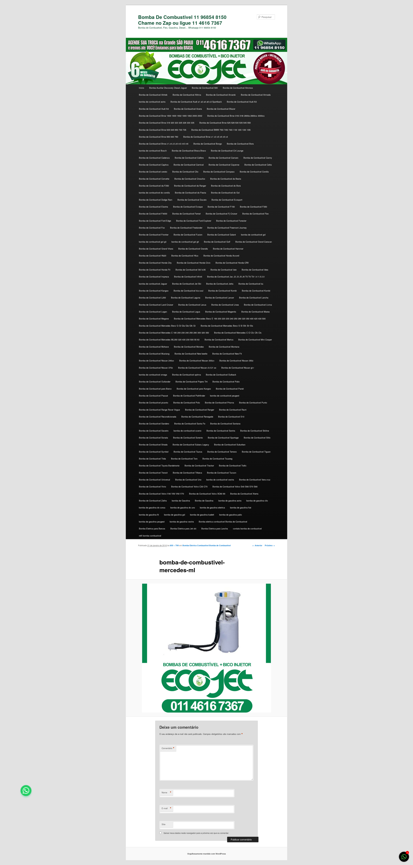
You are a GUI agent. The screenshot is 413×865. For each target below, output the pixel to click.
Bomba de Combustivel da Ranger (190, 185)
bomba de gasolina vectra (182, 521)
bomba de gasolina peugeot (152, 521)
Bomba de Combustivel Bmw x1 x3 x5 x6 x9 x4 (205, 136)
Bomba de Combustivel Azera (188, 108)
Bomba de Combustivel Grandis (193, 248)
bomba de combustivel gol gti (185, 241)
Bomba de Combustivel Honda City (155, 262)
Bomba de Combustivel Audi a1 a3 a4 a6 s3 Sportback (196, 101)
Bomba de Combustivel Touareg (217, 458)
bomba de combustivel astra (152, 101)
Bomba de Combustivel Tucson (221, 472)
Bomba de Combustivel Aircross (238, 87)
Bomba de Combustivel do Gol (225, 192)
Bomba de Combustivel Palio (226, 381)
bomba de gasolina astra (229, 500)
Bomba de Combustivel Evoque (188, 206)
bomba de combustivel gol (253, 234)
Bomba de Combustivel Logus (186, 311)
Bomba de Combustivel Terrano (222, 451)
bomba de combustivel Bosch (153, 150)
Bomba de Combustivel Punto (253, 402)
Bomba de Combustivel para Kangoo (194, 388)
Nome (166, 792)
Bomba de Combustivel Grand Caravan (253, 241)
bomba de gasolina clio (257, 500)
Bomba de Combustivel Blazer (221, 108)
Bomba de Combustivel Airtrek (153, 94)
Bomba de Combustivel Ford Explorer (193, 220)
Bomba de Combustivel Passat (153, 395)
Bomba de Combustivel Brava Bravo (189, 150)
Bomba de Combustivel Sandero (154, 423)
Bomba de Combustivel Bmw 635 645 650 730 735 (162, 129)
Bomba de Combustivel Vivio (152, 486)
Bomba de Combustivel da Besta (225, 178)
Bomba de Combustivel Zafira (153, 500)
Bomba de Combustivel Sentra (220, 430)
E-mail (166, 808)
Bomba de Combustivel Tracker (199, 465)
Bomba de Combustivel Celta (258, 164)
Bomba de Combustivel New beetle (191, 353)
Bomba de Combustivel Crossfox (189, 178)
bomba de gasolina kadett (202, 514)
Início (141, 87)
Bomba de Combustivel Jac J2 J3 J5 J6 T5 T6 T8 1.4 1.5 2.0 (235, 276)
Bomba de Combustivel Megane (154, 318)
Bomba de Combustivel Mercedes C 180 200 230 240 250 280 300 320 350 (174, 332)
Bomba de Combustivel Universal (154, 479)
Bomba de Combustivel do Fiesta (190, 192)
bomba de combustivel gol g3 (152, 241)
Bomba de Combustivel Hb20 (152, 255)
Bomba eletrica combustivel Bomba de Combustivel (223, 521)
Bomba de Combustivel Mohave (154, 346)
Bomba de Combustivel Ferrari (186, 213)
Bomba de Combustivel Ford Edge (155, 220)
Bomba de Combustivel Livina (258, 304)
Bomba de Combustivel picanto (153, 402)
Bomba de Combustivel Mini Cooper (255, 339)
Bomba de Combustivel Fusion (188, 234)
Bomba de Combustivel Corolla (254, 171)
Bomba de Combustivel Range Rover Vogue (159, 409)
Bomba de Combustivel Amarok (221, 94)
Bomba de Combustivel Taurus (188, 451)
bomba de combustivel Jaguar (153, 283)
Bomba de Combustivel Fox (152, 227)
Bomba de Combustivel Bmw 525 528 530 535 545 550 (225, 122)
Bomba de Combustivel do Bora (226, 185)
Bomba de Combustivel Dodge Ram (155, 199)
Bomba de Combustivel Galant (221, 234)
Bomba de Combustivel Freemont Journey (227, 227)
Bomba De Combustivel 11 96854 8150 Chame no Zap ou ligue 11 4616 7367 (182, 19)
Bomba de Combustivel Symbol (153, 451)
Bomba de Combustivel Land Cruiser (156, 304)
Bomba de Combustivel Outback (221, 374)
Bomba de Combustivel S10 (231, 416)
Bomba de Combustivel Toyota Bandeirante (159, 465)
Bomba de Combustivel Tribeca (187, 472)
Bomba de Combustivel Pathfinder (189, 395)
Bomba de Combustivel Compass (219, 171)
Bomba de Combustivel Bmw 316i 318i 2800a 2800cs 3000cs (236, 115)
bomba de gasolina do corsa (152, 507)
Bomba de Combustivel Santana (225, 423)
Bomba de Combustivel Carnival (189, 164)
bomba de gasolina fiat (240, 507)
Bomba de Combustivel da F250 (154, 185)
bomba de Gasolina (181, 500)
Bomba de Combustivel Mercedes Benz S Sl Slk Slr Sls (227, 325)
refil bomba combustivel (150, 535)
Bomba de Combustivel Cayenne (224, 164)
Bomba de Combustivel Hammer (228, 248)
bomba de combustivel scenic (187, 430)
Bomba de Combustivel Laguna (185, 297)
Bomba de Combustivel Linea (225, 304)
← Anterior (257, 545)
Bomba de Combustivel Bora (240, 143)
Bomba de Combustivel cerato (153, 171)
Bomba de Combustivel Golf (217, 241)
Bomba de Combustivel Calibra (189, 157)
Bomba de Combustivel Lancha (253, 297)
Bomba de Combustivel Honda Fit (154, 269)
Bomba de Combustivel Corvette (154, 178)
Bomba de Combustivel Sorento (188, 437)
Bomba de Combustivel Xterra (244, 493)
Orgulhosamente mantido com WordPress (206, 853)
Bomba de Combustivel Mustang (154, 353)
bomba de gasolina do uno (182, 507)
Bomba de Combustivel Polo (186, 402)
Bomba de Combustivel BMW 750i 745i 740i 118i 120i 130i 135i (221, 129)
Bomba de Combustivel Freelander (186, 227)
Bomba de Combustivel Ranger (199, 409)
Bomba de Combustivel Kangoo (153, 290)
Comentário (168, 748)
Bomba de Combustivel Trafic (233, 465)
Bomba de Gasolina (204, 500)
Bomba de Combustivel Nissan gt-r (237, 367)
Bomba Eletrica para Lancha (214, 528)
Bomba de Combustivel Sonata (153, 437)
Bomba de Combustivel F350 (253, 206)
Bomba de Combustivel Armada (256, 94)
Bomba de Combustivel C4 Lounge (227, 150)
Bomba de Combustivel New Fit (227, 353)
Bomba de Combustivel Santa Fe (189, 423)
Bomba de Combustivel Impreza (154, 276)
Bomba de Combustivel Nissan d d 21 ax (197, 367)
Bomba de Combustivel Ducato (191, 199)
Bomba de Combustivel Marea (255, 311)
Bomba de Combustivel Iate (224, 269)
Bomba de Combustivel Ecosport (227, 199)
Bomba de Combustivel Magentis (220, 311)
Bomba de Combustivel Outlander (154, 381)
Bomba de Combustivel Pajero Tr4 (191, 381)
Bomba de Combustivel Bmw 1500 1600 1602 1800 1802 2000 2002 (170, 115)
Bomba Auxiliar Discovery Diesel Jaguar (168, 87)
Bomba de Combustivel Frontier (153, 234)
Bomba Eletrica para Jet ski (183, 528)
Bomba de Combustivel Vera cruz (254, 479)
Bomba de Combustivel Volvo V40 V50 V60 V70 (161, 493)
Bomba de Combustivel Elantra (153, 206)
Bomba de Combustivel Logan (153, 311)
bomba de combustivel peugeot (224, 395)
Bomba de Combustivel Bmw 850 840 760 (158, 136)
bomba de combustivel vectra (220, 479)
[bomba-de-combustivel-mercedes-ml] (206, 648)
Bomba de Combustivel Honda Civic (194, 262)
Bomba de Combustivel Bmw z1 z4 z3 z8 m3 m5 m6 (163, 143)
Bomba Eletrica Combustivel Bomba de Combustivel (206, 545)
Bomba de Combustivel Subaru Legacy (191, 444)
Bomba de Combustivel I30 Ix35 (191, 269)
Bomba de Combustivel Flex (255, 213)
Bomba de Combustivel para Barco (155, 388)
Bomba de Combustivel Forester (231, 220)
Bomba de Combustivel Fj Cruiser (221, 213)
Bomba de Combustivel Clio (185, 171)
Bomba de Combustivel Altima (187, 94)
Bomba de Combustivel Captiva (153, 164)
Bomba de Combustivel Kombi (222, 290)
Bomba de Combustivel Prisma (219, 402)
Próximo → (270, 545)
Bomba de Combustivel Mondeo (189, 346)
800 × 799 (174, 545)
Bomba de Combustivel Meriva (219, 339)
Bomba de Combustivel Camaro (223, 157)
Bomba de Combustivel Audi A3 (242, 101)
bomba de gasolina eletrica (212, 507)
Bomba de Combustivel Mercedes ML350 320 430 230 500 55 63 (169, 339)
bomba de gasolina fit (149, 514)
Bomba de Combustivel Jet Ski (186, 283)
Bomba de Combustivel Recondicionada (157, 416)
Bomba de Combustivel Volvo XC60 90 (207, 493)
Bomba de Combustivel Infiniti (188, 276)
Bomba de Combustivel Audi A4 (154, 108)
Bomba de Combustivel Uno (188, 479)
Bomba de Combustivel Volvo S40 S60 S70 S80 (234, 486)
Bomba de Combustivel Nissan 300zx (196, 360)
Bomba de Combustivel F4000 (153, 213)
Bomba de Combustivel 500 (205, 87)
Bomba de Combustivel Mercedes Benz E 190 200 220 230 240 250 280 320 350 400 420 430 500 (220, 318)
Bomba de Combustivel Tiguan (256, 451)
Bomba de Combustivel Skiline (254, 430)
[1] (404, 858)
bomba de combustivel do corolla (154, 192)
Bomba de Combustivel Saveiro (153, 430)
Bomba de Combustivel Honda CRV (232, 262)
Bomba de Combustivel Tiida (152, 458)
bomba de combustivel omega (153, 374)
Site (163, 824)
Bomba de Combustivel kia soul (188, 290)
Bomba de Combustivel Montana (224, 346)
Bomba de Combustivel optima (186, 374)
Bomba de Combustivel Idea (255, 269)
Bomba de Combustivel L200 (152, 297)
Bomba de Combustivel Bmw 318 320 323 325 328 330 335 (166, 122)
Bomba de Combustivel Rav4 (232, 409)
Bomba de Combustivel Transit (153, 472)
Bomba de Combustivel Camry (257, 157)
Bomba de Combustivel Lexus (192, 304)
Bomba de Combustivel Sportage (223, 437)
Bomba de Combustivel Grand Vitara (156, 248)
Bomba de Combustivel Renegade (197, 416)
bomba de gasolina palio (230, 514)
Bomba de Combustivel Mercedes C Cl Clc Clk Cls (238, 332)
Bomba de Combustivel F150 (221, 206)
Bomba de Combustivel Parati (230, 388)
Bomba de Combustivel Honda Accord (221, 255)
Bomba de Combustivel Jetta (219, 283)
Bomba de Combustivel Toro (184, 458)
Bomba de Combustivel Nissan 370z (156, 367)
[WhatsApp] (26, 790)
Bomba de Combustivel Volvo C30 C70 (189, 486)
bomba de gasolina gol (174, 514)
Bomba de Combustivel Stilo (257, 437)
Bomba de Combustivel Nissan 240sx (156, 360)
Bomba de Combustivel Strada (153, 444)
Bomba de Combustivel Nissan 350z (236, 360)
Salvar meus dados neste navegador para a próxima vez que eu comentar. (196, 833)
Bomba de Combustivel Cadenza (154, 157)
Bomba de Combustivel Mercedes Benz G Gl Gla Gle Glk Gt (167, 325)
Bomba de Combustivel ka (250, 283)
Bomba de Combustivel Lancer (219, 297)
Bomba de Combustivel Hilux (184, 255)
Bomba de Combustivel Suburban (229, 444)
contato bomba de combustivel (247, 528)
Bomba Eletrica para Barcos (152, 528)
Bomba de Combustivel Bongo (207, 143)
